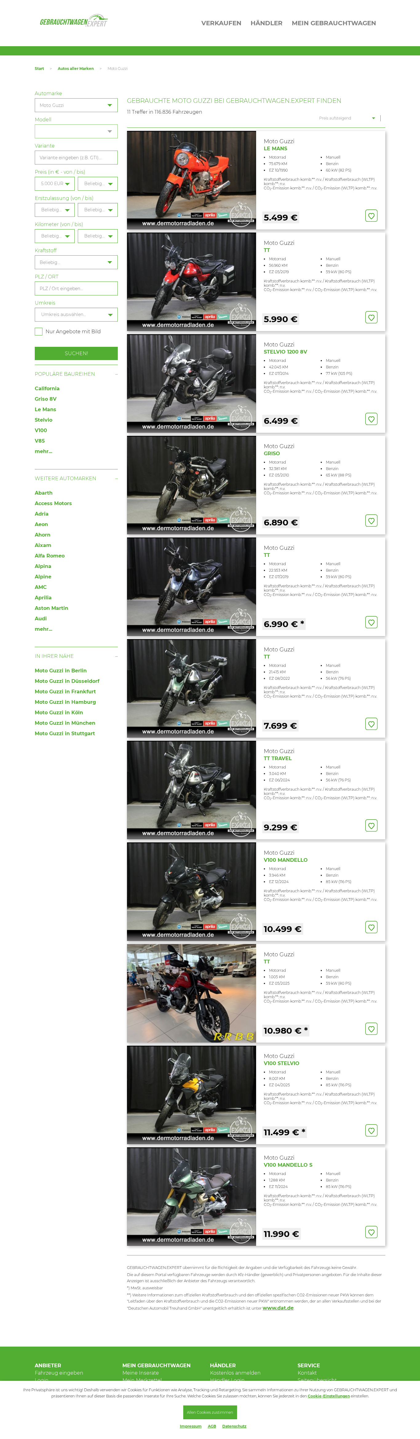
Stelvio (43, 420)
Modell (43, 120)
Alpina (43, 566)
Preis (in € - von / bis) (60, 172)
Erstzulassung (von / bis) (64, 198)
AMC (41, 587)
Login (42, 1380)
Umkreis (45, 303)
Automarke (48, 93)
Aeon (41, 524)
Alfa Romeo (50, 556)
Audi (41, 619)
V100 (41, 430)
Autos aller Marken (76, 68)
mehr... (43, 451)
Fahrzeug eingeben (59, 1373)
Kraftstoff (46, 250)
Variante (45, 146)
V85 (40, 441)
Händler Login (227, 1380)
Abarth (44, 493)
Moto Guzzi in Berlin (61, 671)
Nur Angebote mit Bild (73, 331)
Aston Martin (51, 608)
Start (39, 68)
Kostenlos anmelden (235, 1373)
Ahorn (42, 535)
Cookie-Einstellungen (329, 1396)
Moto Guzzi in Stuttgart (65, 733)
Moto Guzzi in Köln (59, 712)
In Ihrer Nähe (54, 656)
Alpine (43, 577)
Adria (42, 514)
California (47, 388)
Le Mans (45, 409)
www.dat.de (278, 1308)
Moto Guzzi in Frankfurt (65, 692)
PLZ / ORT (46, 277)
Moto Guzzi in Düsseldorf (67, 681)
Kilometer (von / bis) (59, 224)
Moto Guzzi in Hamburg (65, 702)
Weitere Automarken (65, 478)
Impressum (191, 1426)
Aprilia (43, 598)
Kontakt (307, 1373)
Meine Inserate (140, 1373)
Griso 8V (46, 399)
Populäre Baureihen (65, 374)
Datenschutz (234, 1426)
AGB (212, 1426)
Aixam (43, 545)
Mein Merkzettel (142, 1380)
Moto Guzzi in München (65, 723)
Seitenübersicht (317, 1380)
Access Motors (53, 503)
